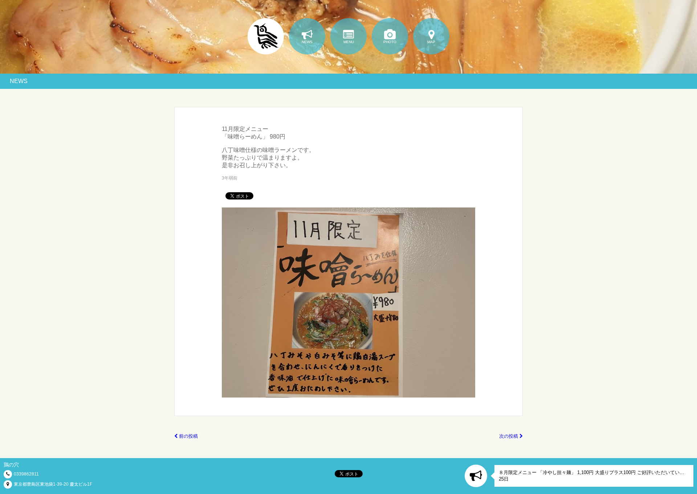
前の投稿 (188, 436)
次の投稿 (509, 436)
